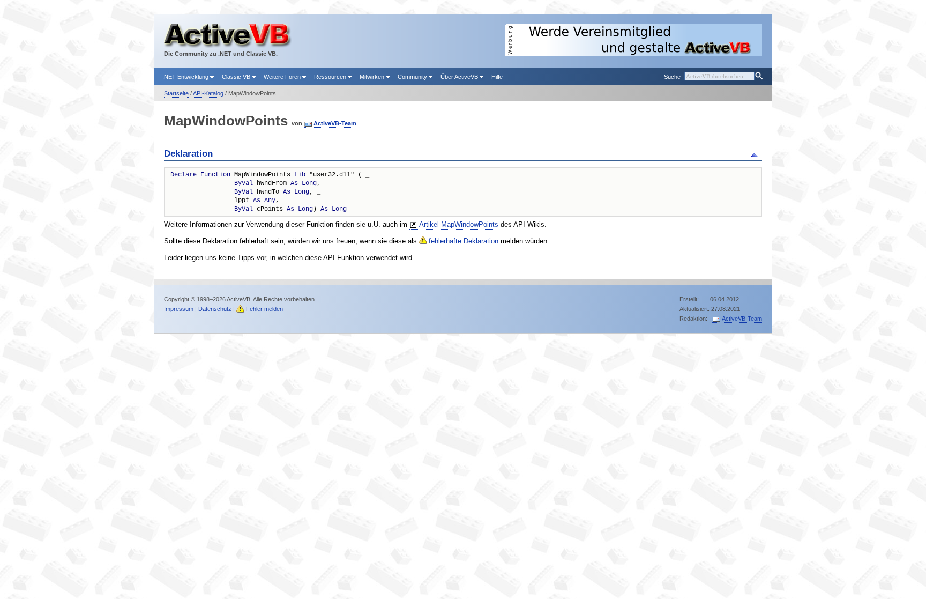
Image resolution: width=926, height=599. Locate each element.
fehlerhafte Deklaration (463, 241)
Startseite (176, 93)
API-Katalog (208, 93)
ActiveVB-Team (334, 123)
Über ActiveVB (460, 76)
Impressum (178, 309)
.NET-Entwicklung (186, 76)
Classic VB (237, 76)
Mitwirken (373, 76)
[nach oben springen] (756, 154)
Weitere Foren (283, 76)
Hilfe (497, 76)
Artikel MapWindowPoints (458, 224)
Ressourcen (331, 76)
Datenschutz (215, 309)
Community (413, 76)
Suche (672, 76)
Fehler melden (264, 309)
